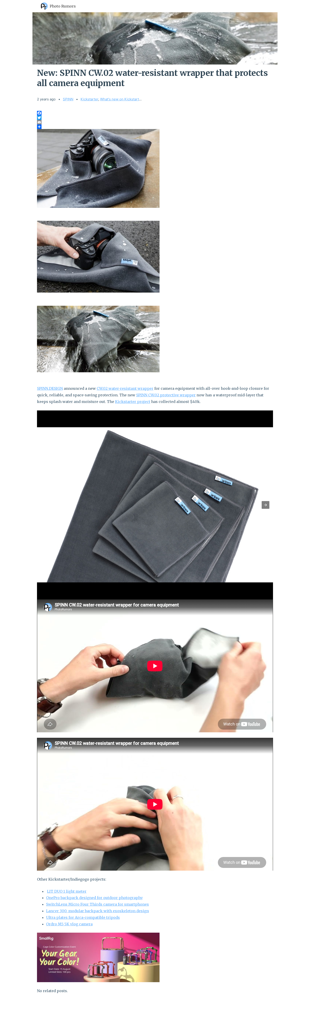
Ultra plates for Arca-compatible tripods (83, 917)
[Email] (155, 122)
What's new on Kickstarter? (122, 99)
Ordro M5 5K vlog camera (69, 924)
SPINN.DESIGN (50, 388)
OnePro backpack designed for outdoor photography (94, 897)
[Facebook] (155, 113)
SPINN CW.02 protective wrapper (166, 395)
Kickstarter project (132, 401)
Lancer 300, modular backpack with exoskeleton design (97, 911)
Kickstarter (89, 99)
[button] (265, 505)
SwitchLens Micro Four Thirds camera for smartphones (97, 904)
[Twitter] (155, 117)
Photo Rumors (63, 6)
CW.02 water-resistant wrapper (125, 388)
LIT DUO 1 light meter (66, 891)
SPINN (68, 99)
